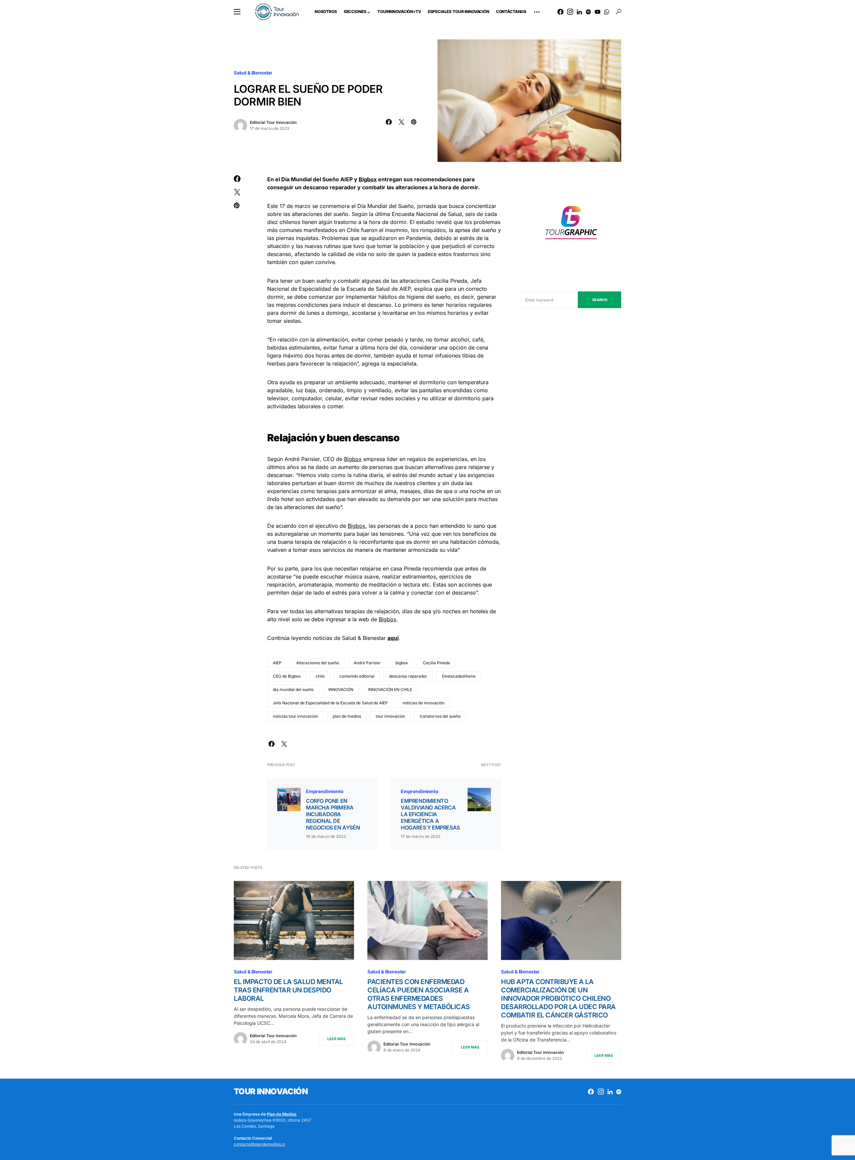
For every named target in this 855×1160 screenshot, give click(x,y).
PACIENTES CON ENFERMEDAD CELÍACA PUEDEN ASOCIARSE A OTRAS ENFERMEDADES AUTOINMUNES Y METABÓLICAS (418, 994)
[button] (237, 11)
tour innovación (390, 716)
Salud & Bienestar (253, 72)
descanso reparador (408, 676)
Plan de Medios (282, 1114)
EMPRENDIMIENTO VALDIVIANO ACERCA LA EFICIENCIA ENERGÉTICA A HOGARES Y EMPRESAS (430, 814)
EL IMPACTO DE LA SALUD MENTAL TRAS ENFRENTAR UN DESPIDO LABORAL (288, 990)
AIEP (277, 662)
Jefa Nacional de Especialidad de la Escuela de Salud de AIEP (330, 702)
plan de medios (347, 716)
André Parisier (367, 662)
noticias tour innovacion (295, 716)
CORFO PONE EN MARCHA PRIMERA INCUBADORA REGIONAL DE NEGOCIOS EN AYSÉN (333, 814)
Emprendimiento (325, 791)
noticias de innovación (423, 702)
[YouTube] (597, 12)
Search (599, 299)
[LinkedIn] (579, 12)
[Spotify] (588, 12)
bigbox (401, 662)
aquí (392, 638)
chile (320, 676)
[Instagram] (570, 12)
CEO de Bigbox (287, 676)
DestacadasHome (459, 676)
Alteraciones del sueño (317, 662)
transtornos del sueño (440, 716)
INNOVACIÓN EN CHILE (390, 689)
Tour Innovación (271, 1091)
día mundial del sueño (293, 689)
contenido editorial (356, 676)
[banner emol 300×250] (571, 224)
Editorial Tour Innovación (273, 122)
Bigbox (368, 179)
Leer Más (336, 1038)
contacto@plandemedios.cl (259, 1144)
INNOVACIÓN (340, 689)
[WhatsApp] (606, 12)
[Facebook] (560, 12)
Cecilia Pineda (436, 662)
